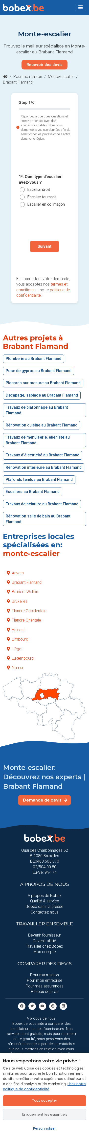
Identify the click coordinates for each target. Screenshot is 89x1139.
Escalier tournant (41, 197)
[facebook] (21, 1006)
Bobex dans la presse (44, 906)
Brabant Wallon (25, 591)
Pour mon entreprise (44, 980)
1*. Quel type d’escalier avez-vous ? (40, 179)
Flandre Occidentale (29, 610)
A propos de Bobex (45, 895)
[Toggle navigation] (80, 7)
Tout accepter (44, 1100)
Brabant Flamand (27, 582)
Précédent (44, 262)
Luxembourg (23, 658)
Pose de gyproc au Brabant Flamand (38, 370)
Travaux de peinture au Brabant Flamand (42, 504)
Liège (16, 649)
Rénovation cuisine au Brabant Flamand (41, 425)
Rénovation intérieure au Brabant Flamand (44, 467)
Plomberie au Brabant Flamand (33, 358)
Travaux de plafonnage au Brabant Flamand (37, 410)
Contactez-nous (44, 912)
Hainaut (18, 629)
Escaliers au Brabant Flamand (33, 491)
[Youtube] (42, 1006)
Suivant (44, 246)
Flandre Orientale (26, 620)
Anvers (18, 573)
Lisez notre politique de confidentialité (44, 1086)
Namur (17, 667)
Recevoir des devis (44, 64)
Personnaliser (44, 1128)
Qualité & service (44, 901)
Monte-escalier (61, 76)
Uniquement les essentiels (44, 1114)
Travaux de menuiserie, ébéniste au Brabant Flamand (38, 440)
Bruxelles (19, 601)
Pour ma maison (27, 76)
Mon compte (44, 951)
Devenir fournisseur (44, 935)
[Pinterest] (53, 1006)
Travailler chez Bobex (44, 946)
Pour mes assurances (45, 986)
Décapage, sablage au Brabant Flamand (42, 395)
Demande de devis (43, 800)
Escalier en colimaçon (46, 204)
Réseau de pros (44, 991)
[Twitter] (32, 1006)
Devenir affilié (44, 940)
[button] (80, 7)
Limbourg (20, 639)
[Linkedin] (63, 1006)
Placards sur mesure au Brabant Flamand (43, 382)
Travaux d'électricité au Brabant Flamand (42, 455)
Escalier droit (38, 189)
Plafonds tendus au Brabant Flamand (39, 479)
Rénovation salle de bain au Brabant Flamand (38, 519)
